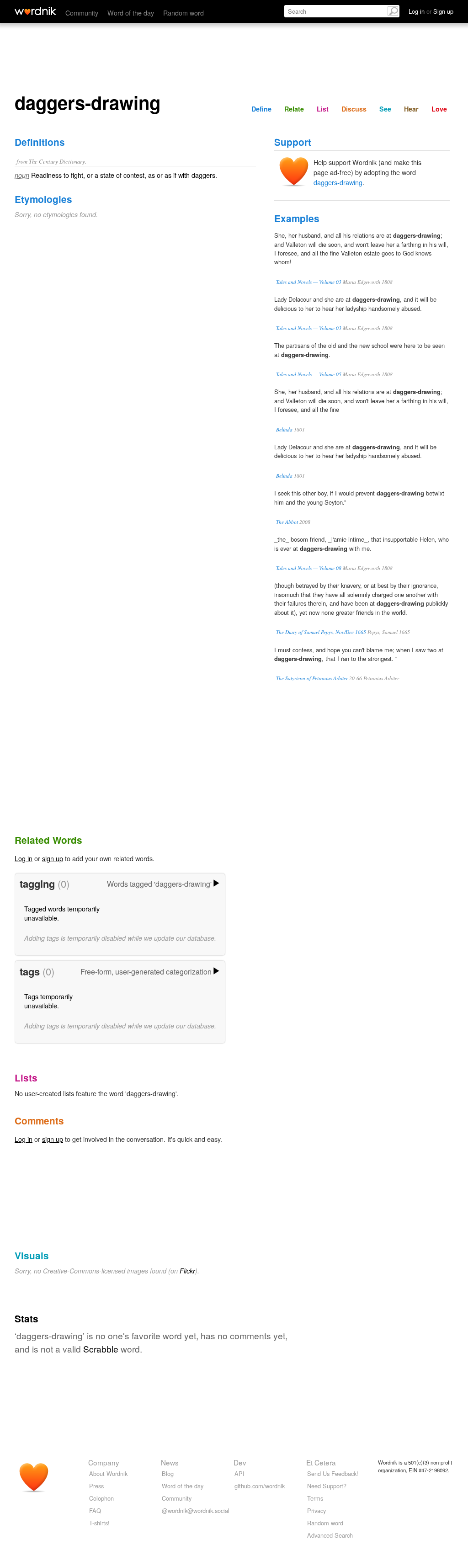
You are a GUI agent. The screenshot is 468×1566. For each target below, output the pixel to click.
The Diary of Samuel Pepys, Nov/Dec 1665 (321, 632)
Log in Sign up (431, 11)
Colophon (101, 1498)
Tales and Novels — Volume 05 (308, 374)
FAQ (95, 1510)
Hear (411, 108)
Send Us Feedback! (332, 1473)
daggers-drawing (338, 182)
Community (81, 12)
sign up (52, 858)
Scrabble (100, 1348)
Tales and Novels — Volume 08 (308, 568)
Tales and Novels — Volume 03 (308, 281)
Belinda (284, 429)
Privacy (316, 1510)
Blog (168, 1473)
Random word (183, 12)
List (323, 108)
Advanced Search (330, 1535)
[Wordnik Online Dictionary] (35, 11)
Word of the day (130, 12)
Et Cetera (321, 1462)
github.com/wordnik (259, 1485)
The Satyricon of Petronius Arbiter (312, 678)
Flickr (187, 1270)
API (239, 1473)
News (170, 1462)
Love (439, 108)
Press (96, 1485)
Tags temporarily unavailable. (48, 1000)
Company (103, 1462)
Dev (240, 1462)
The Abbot (287, 521)
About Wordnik (108, 1473)
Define (261, 108)
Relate (294, 108)
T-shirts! (99, 1522)
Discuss (354, 108)
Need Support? (326, 1485)
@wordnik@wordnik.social (195, 1510)
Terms (315, 1498)
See (385, 108)
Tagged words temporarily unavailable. (62, 913)
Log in (23, 858)
